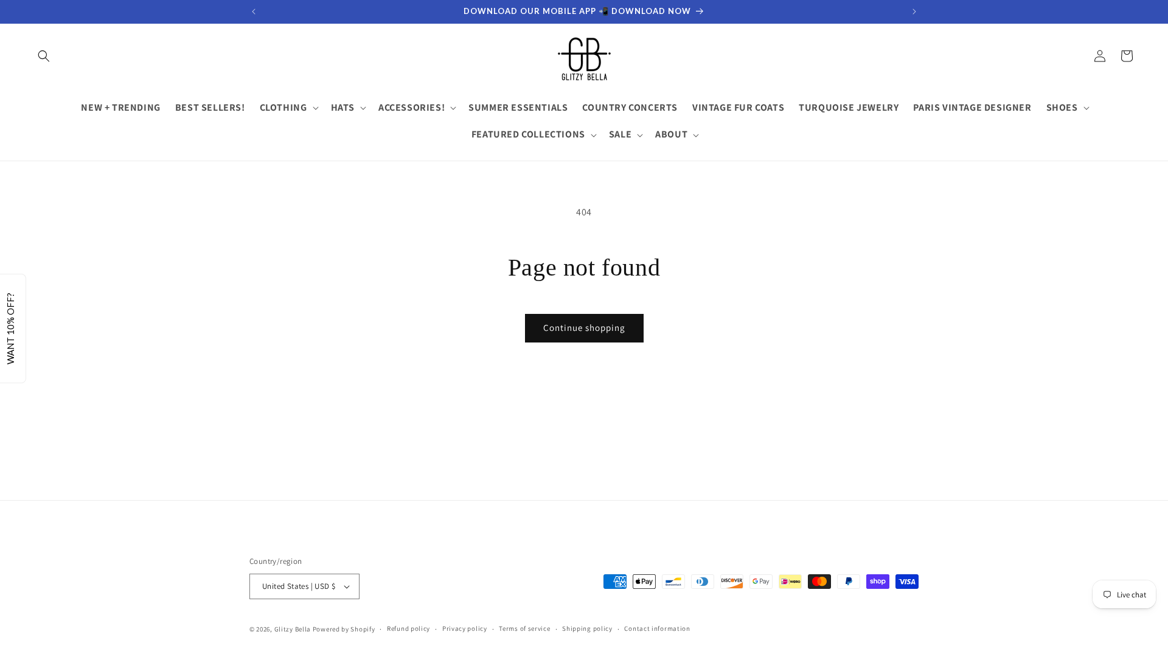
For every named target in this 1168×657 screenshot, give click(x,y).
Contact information (657, 628)
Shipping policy (587, 628)
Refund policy (408, 628)
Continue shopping (584, 327)
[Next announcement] (914, 11)
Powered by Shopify (344, 629)
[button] (43, 56)
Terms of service (524, 628)
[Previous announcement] (253, 11)
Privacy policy (464, 628)
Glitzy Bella (292, 629)
